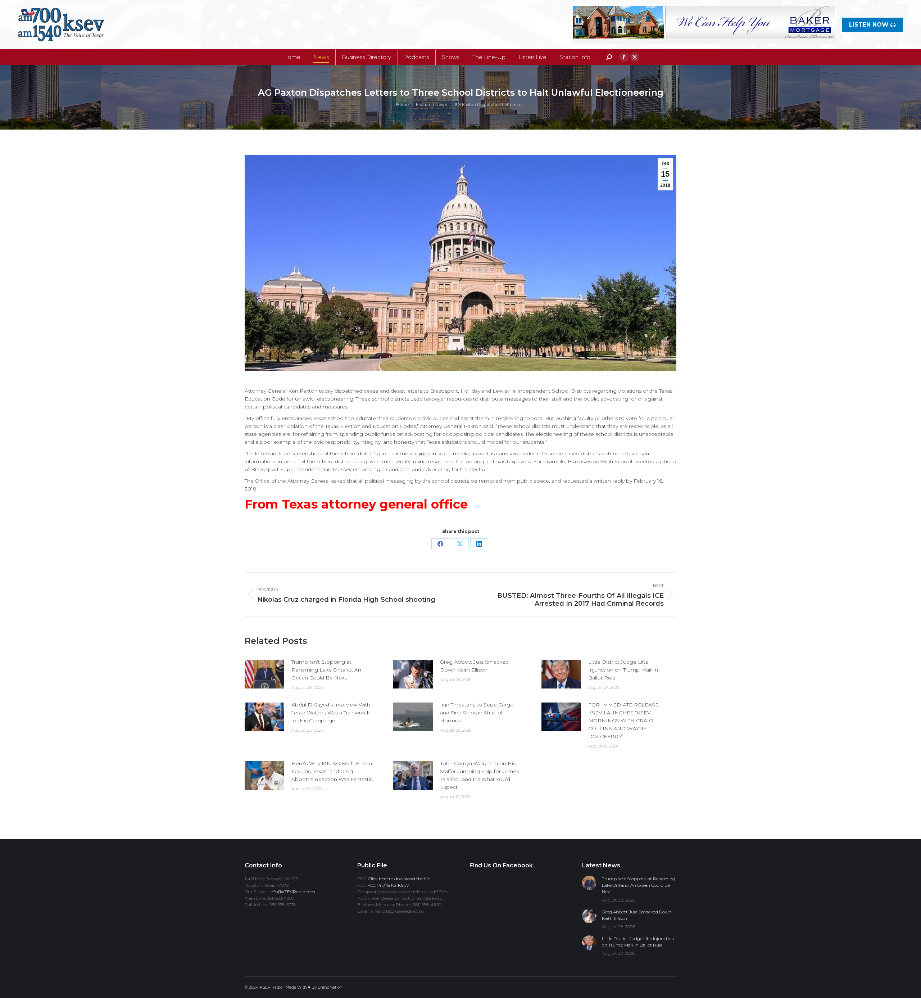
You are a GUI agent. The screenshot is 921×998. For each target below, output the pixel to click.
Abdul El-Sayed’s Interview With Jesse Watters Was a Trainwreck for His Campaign (330, 712)
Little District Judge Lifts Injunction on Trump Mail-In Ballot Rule (623, 670)
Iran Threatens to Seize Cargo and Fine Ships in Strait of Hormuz (477, 712)
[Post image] (264, 674)
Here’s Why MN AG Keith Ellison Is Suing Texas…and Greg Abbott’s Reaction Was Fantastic (332, 771)
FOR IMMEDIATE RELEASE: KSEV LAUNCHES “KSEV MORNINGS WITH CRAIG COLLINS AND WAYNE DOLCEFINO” (624, 720)
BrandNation (330, 987)
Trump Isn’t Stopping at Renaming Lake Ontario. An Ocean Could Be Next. (326, 670)
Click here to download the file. (399, 878)
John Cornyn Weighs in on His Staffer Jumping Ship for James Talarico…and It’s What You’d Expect (479, 775)
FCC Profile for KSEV (388, 885)
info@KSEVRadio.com (292, 891)
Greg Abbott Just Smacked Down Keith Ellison (474, 666)
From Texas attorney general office (356, 504)
